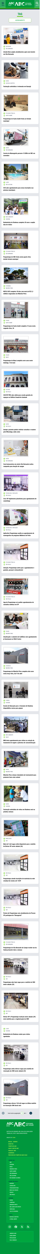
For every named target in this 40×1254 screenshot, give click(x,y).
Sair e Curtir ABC (13, 1150)
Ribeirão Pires (12, 1171)
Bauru (10, 1202)
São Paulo (11, 1196)
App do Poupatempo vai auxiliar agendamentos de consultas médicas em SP (18, 603)
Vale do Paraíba (13, 1213)
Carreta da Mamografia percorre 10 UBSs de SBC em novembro (19, 154)
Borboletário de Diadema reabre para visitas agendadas (16, 1038)
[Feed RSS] (27, 1229)
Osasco (11, 1194)
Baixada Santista (13, 1219)
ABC (10, 1164)
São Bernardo (12, 1175)
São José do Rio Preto (14, 1209)
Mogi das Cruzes (13, 1192)
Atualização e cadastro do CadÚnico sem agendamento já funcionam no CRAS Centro (16, 638)
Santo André (12, 1173)
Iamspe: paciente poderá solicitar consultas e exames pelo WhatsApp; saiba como (17, 431)
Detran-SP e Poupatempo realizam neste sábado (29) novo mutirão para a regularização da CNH (18, 1020)
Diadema (11, 1166)
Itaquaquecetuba (13, 1190)
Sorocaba (11, 1211)
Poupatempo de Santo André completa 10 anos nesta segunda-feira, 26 (17, 327)
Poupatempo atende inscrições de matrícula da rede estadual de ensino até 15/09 (19, 882)
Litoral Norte (12, 1221)
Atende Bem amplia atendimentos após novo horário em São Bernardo (19, 53)
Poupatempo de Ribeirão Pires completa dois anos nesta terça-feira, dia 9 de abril (18, 672)
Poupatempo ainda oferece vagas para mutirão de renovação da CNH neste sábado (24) (18, 1072)
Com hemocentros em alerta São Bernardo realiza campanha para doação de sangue (18, 465)
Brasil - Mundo (12, 1144)
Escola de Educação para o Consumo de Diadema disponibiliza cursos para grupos (18, 707)
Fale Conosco (12, 1242)
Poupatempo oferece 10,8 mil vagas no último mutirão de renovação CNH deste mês (17, 1107)
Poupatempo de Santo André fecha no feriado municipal (17, 120)
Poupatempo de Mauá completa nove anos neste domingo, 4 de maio (18, 362)
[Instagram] (9, 1229)
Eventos (10, 1146)
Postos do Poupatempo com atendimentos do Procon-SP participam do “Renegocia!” (17, 916)
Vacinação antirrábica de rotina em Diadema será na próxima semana (19, 813)
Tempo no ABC (12, 1148)
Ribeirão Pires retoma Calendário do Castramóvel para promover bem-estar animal (18, 778)
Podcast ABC (11, 1153)
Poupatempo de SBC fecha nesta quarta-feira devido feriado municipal (17, 258)
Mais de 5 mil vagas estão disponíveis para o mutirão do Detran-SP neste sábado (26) (16, 847)
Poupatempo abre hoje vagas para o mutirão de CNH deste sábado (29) (19, 986)
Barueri (11, 1185)
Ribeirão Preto (13, 1206)
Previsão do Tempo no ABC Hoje (17, 1157)
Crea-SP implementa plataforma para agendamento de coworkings (19, 500)
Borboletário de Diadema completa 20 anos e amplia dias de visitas (19, 224)
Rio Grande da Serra (14, 1180)
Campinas (11, 1204)
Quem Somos (12, 1237)
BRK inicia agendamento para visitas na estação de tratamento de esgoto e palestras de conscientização (18, 743)
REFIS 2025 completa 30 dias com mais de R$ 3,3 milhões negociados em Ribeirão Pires (18, 293)
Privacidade (12, 1240)
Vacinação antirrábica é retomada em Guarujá (17, 86)
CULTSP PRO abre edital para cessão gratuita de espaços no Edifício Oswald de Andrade (18, 396)
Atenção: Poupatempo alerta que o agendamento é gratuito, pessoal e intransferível (18, 569)
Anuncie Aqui (12, 1235)
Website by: (10, 1139)
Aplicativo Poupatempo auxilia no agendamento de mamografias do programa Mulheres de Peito (18, 534)
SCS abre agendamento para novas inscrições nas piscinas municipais (18, 189)
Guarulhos (12, 1188)
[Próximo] (30, 1115)
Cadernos (11, 1155)
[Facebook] (15, 1229)
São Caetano (12, 1178)
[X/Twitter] (21, 1229)
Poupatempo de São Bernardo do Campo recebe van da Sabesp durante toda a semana (19, 951)
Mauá (10, 1169)
